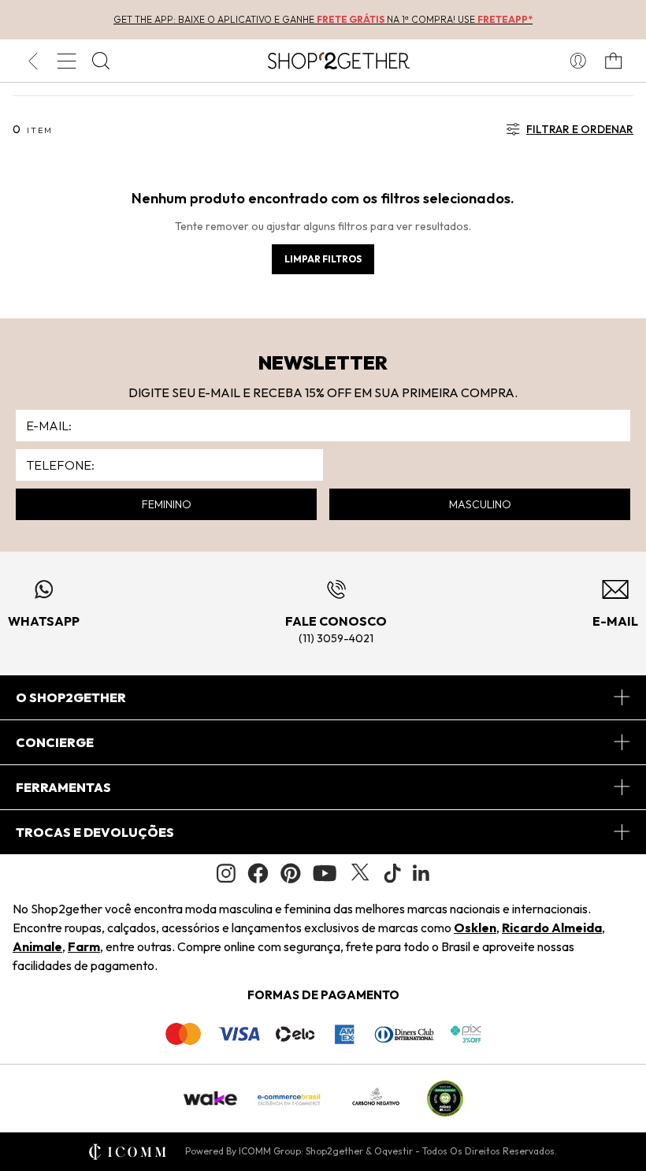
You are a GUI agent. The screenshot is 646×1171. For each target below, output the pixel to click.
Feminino (166, 504)
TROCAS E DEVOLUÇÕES (95, 832)
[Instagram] (226, 873)
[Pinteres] (290, 873)
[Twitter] (360, 873)
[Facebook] (258, 873)
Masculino (480, 504)
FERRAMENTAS (63, 787)
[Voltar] (33, 60)
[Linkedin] (421, 873)
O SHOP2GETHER (71, 697)
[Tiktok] (392, 873)
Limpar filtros (323, 259)
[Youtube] (324, 873)
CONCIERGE (55, 742)
